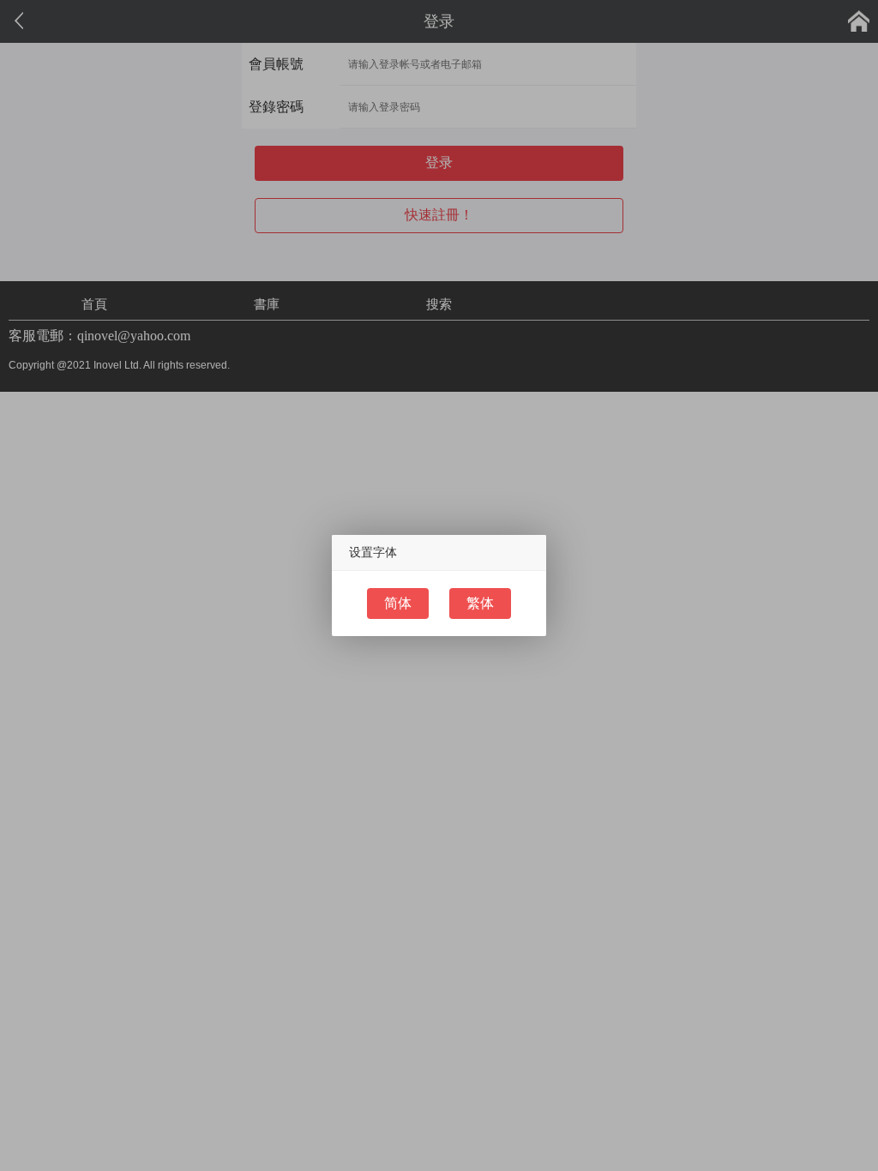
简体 (398, 603)
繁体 (480, 603)
